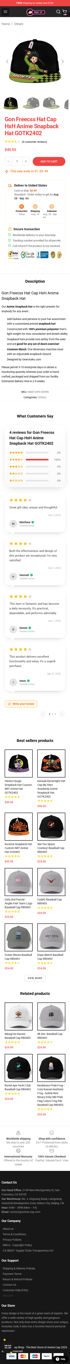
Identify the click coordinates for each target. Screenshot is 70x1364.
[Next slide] (62, 61)
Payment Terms (12, 1273)
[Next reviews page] (61, 714)
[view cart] (64, 11)
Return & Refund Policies (17, 1279)
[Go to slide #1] (11, 103)
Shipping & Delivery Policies (19, 1268)
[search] (58, 11)
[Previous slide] (8, 61)
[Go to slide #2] (31, 103)
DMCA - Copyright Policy (17, 1245)
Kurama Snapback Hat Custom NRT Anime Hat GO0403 (18, 848)
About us (8, 1228)
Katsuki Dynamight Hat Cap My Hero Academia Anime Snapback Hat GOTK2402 (51, 788)
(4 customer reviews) (34, 141)
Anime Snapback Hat (19, 306)
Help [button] (63, 1359)
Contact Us (9, 1284)
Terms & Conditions (14, 1234)
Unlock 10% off (7, 1347)
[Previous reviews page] (42, 714)
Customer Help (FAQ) (15, 1290)
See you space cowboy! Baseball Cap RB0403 (50, 848)
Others (18, 24)
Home (6, 24)
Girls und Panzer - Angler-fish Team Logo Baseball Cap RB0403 (18, 903)
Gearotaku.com (31, 359)
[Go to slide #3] (51, 103)
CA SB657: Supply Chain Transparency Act (28, 1250)
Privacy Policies (12, 1239)
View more (35, 978)
